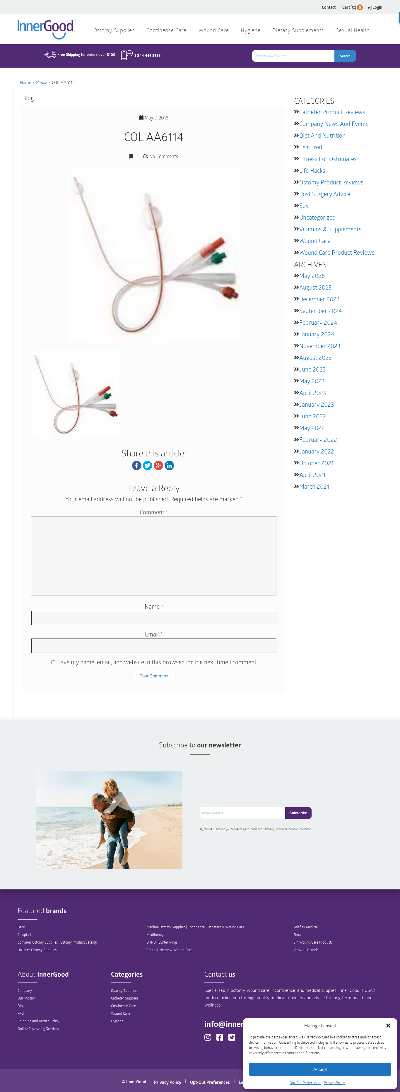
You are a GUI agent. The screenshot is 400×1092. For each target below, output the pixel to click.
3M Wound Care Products (313, 942)
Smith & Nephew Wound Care (169, 949)
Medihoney (154, 934)
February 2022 (318, 439)
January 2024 (316, 334)
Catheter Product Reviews (332, 112)
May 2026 (312, 275)
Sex (303, 205)
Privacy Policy (334, 1082)
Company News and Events (334, 123)
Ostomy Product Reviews (331, 182)
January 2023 (316, 404)
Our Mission (27, 998)
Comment (154, 512)
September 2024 (320, 310)
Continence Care (123, 1005)
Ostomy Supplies (123, 990)
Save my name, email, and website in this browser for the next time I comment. (157, 662)
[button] (388, 1025)
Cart (351, 7)
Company (25, 990)
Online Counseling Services (38, 1028)
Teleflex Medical (306, 927)
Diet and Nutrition (322, 135)
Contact (329, 7)
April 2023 (312, 392)
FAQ (21, 1013)
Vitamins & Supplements (330, 229)
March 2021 (314, 486)
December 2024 (319, 299)
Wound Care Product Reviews (337, 252)
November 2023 (319, 346)
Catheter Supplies (124, 998)
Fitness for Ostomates (328, 158)
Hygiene (117, 1021)
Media (41, 82)
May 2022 (312, 428)
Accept (320, 1069)
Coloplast (24, 934)
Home (25, 82)
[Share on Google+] (158, 464)
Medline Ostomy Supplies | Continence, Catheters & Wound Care (195, 927)
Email (154, 634)
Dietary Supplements (298, 31)
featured (310, 147)
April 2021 (312, 474)
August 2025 (315, 287)
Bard (21, 927)
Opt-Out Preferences (305, 1082)
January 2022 (316, 451)
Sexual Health (353, 31)
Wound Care (314, 240)
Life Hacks (312, 170)
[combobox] (294, 56)
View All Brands (306, 949)
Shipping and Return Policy (38, 1021)
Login (377, 7)
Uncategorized (317, 217)
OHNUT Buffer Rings (161, 942)
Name (154, 606)
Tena (297, 934)
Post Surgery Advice (324, 194)
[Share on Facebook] (136, 464)
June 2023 (312, 369)
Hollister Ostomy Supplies (37, 949)
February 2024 (318, 322)
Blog (21, 1005)
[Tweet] (147, 464)
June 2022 (312, 416)
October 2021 (316, 463)
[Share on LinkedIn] (169, 464)
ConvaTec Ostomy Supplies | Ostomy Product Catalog (57, 942)
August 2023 (315, 357)
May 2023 (311, 381)
